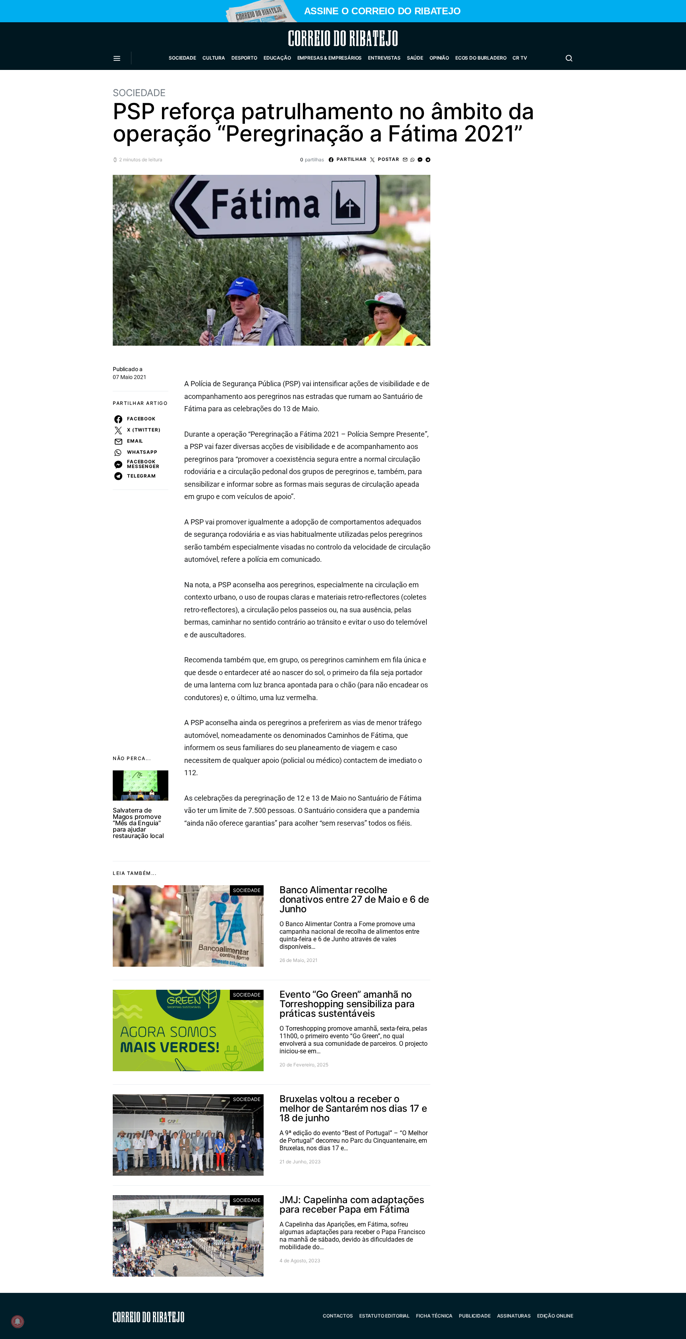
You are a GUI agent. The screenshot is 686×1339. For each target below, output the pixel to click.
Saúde (415, 58)
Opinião (439, 58)
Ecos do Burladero (480, 58)
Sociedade (182, 58)
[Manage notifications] (17, 1321)
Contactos (338, 1316)
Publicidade (474, 1316)
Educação (277, 58)
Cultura (213, 58)
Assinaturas (514, 1316)
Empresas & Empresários (329, 58)
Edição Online (555, 1316)
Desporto (244, 58)
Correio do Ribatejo (324, 38)
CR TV (520, 58)
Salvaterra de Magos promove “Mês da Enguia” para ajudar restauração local (138, 823)
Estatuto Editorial (384, 1316)
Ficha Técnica (434, 1316)
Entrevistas (384, 58)
